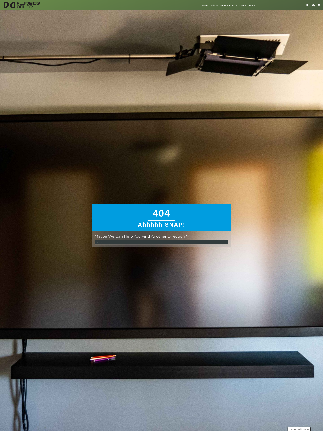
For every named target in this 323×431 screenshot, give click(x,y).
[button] (217, 5)
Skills (213, 5)
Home (204, 5)
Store (241, 5)
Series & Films (227, 5)
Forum (252, 5)
